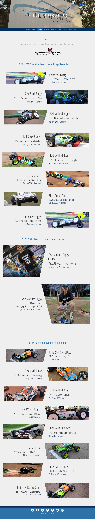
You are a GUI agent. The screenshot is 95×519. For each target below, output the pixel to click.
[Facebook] (32, 510)
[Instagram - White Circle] (42, 510)
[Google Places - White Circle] (52, 510)
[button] (82, 5)
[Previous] (8, 14)
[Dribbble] (62, 510)
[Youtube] (57, 510)
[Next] (87, 14)
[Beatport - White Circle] (47, 510)
